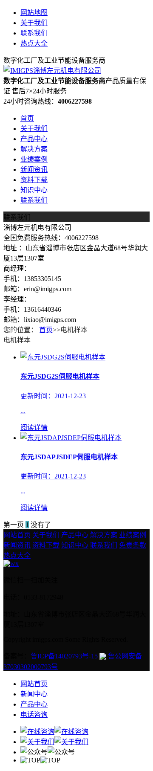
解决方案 (34, 149)
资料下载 (34, 179)
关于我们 (34, 22)
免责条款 (132, 545)
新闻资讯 (34, 169)
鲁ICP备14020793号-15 (64, 656)
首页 (27, 118)
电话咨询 (34, 714)
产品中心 (34, 138)
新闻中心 (34, 694)
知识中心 (34, 190)
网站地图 (34, 12)
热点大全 (34, 43)
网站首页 (17, 535)
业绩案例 (34, 159)
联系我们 (34, 33)
